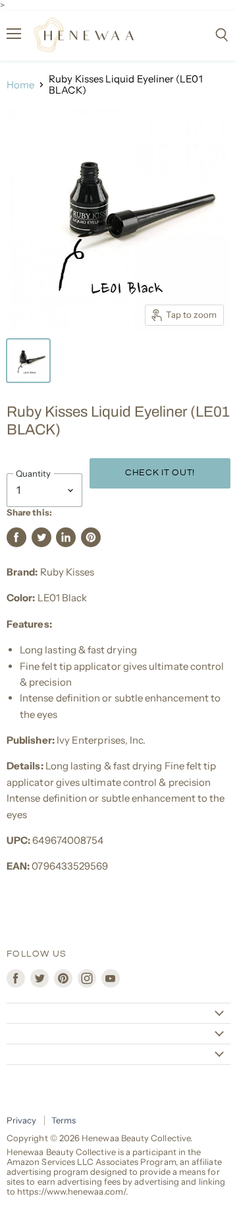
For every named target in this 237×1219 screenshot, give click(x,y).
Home (20, 84)
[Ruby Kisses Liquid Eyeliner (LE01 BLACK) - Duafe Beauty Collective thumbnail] (28, 361)
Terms (63, 1120)
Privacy (22, 1120)
